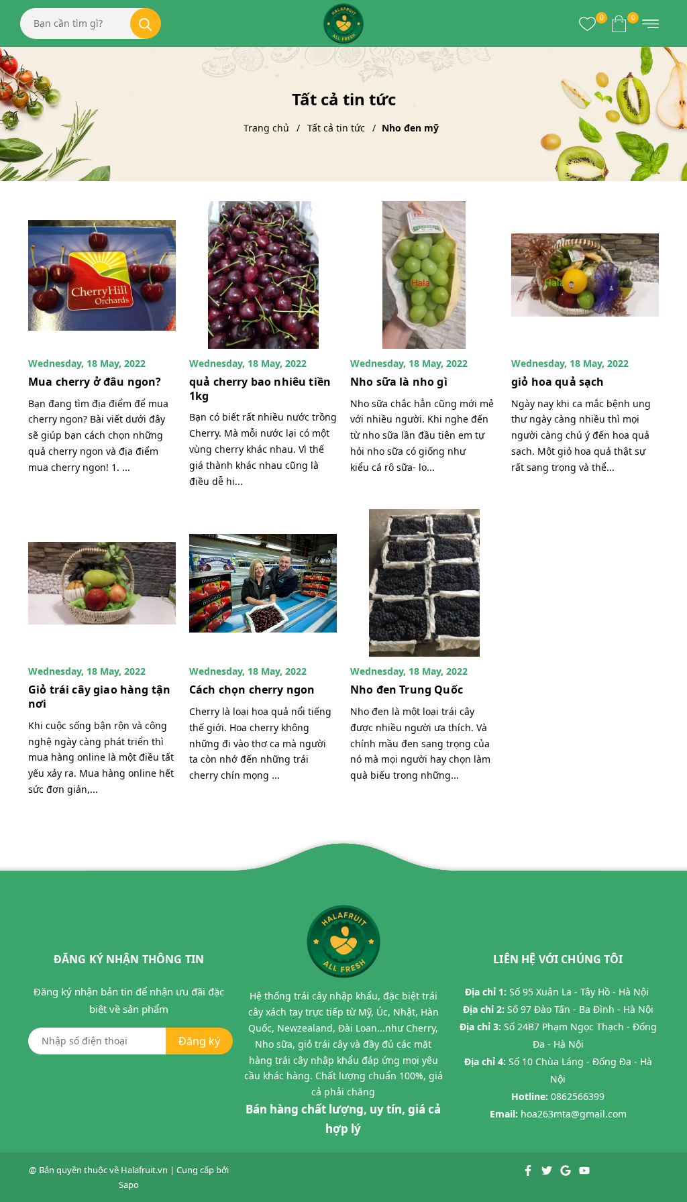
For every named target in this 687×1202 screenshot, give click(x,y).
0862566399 (577, 1096)
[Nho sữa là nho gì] (424, 275)
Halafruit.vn (144, 1170)
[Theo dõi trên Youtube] (584, 1170)
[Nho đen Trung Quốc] (424, 583)
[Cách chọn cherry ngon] (263, 583)
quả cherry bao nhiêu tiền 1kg (260, 388)
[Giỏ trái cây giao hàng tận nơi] (102, 583)
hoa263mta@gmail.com (574, 1113)
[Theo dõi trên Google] (566, 1170)
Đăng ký (199, 1041)
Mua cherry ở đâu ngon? (95, 381)
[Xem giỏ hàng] (619, 23)
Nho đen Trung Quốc (406, 689)
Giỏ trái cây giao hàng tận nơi (99, 696)
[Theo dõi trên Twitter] (548, 1170)
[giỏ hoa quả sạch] (585, 275)
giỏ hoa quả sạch (557, 381)
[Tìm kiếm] (145, 23)
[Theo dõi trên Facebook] (529, 1170)
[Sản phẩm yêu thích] (587, 23)
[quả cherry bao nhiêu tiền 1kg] (263, 275)
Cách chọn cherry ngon (252, 689)
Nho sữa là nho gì (398, 381)
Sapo (129, 1185)
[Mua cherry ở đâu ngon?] (102, 275)
